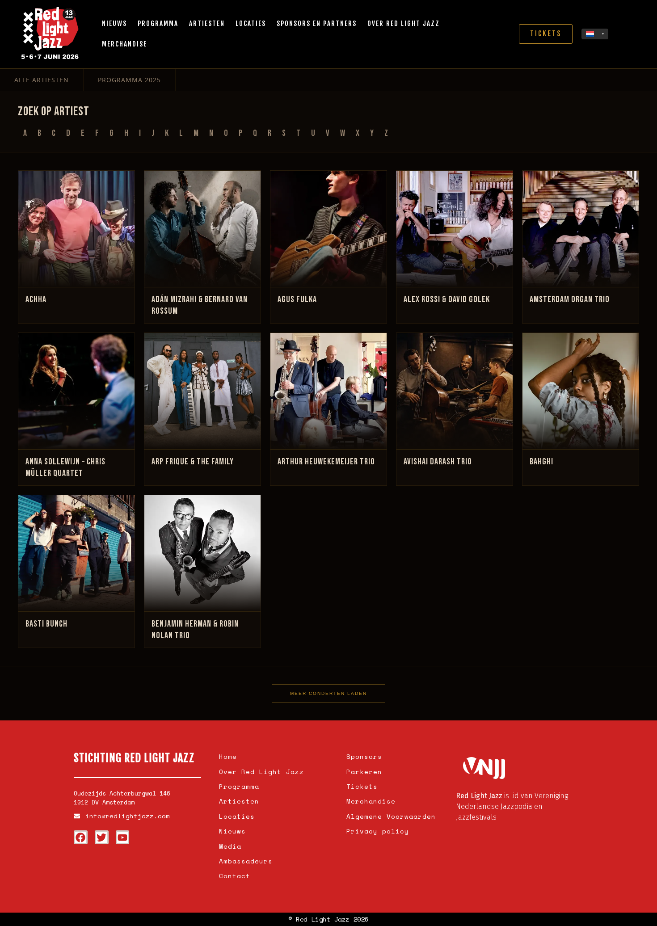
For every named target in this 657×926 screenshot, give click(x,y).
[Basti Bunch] (76, 553)
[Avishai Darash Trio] (454, 391)
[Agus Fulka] (328, 229)
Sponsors (364, 756)
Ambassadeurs (246, 861)
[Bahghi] (580, 391)
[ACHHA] (76, 229)
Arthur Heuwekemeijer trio (326, 461)
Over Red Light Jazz (403, 23)
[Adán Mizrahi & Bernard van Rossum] (202, 229)
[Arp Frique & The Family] (202, 391)
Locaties (251, 23)
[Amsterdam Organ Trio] (580, 229)
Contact (234, 875)
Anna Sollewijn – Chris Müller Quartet (65, 467)
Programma (158, 23)
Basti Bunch (46, 624)
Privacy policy (377, 831)
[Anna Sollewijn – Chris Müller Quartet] (76, 391)
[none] (594, 34)
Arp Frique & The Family (193, 461)
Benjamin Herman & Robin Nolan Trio (195, 630)
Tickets (362, 786)
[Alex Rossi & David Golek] (454, 229)
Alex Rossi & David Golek (447, 299)
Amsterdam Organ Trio (570, 299)
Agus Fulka (297, 299)
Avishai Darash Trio (438, 461)
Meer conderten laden (328, 693)
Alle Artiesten (41, 80)
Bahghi (541, 461)
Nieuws (114, 23)
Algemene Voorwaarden (391, 816)
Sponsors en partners (317, 23)
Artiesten (207, 23)
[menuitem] (594, 34)
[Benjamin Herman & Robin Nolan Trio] (202, 553)
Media (230, 846)
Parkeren (364, 771)
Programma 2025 (129, 80)
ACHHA (35, 299)
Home (228, 756)
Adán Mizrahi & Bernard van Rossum (200, 305)
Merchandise (124, 44)
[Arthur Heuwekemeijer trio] (328, 391)
